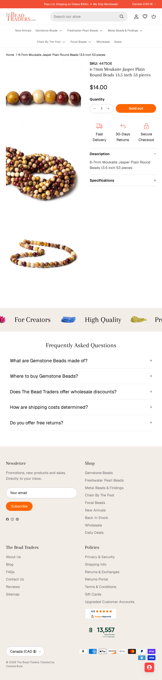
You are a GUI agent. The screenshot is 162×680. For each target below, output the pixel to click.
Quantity (97, 99)
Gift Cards (93, 594)
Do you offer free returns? (36, 423)
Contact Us (15, 579)
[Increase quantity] (109, 108)
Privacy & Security (100, 557)
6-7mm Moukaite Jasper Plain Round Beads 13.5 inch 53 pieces (61, 55)
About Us (13, 557)
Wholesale (103, 42)
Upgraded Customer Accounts (109, 601)
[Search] (121, 16)
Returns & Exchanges (102, 572)
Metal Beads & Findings (123, 30)
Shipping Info (95, 564)
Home (10, 55)
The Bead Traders (28, 662)
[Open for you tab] (149, 667)
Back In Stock (96, 517)
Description (100, 154)
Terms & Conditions (100, 586)
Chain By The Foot (49, 42)
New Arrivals (23, 30)
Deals (118, 42)
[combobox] (89, 16)
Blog (9, 564)
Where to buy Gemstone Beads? (44, 376)
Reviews (13, 586)
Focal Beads (79, 42)
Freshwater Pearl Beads (82, 30)
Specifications (102, 180)
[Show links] (62, 30)
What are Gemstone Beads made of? (49, 361)
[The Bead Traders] (21, 16)
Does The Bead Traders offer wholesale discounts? (63, 392)
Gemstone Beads (46, 30)
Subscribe (19, 506)
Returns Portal (96, 579)
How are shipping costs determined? (49, 407)
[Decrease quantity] (93, 108)
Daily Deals (94, 532)
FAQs (10, 572)
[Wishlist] (145, 16)
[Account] (135, 16)
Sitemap (13, 594)
